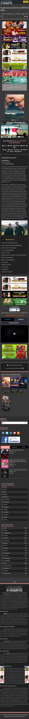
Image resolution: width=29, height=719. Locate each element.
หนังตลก (6, 538)
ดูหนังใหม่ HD (7, 499)
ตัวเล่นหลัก (8, 319)
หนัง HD (5, 145)
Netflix (5, 487)
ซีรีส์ (4, 492)
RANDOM (5, 447)
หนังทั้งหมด (17, 145)
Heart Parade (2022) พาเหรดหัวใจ (15, 365)
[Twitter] (7, 433)
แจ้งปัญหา (21, 319)
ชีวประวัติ (6, 535)
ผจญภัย (5, 530)
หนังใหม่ (5, 517)
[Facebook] (3, 433)
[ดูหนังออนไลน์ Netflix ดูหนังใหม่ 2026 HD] (6, 3)
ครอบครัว (6, 548)
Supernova (17, 149)
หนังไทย (5, 519)
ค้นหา (25, 422)
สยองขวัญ (6, 555)
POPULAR (14, 447)
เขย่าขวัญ (6, 570)
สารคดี (5, 545)
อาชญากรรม (6, 540)
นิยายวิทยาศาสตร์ (7, 565)
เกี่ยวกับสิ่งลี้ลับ (7, 560)
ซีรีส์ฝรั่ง (5, 494)
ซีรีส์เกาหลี (6, 497)
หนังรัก (5, 563)
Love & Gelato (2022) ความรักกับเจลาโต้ (14, 368)
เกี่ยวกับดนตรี (7, 558)
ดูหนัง (12, 151)
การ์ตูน (5, 489)
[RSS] (18, 433)
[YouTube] (14, 433)
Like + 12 (14, 309)
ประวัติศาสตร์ (7, 553)
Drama (5, 149)
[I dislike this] (18, 309)
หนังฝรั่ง (23, 145)
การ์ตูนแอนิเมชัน (7, 533)
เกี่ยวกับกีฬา (6, 568)
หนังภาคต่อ (6, 512)
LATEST (23, 447)
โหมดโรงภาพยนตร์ (14, 323)
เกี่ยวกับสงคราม (7, 573)
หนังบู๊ (5, 528)
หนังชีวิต (10, 145)
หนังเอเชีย (6, 514)
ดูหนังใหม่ (5, 613)
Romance (11, 149)
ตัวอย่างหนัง (6, 502)
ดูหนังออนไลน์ (18, 151)
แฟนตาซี (5, 550)
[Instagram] (10, 433)
